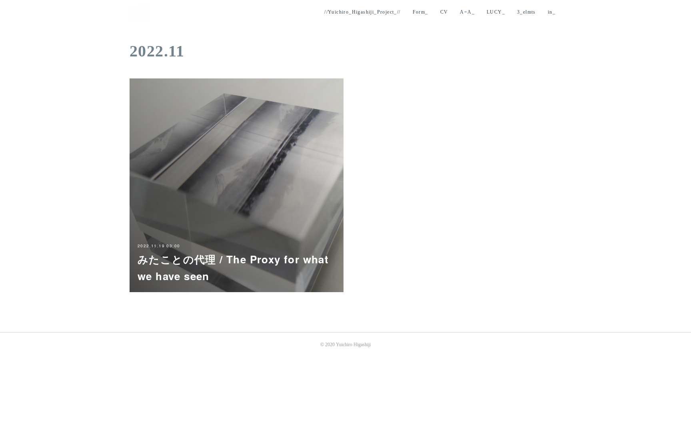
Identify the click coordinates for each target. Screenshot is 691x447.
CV (444, 12)
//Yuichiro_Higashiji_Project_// (362, 12)
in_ (551, 12)
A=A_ (467, 12)
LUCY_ (496, 12)
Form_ (420, 12)
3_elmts (526, 12)
